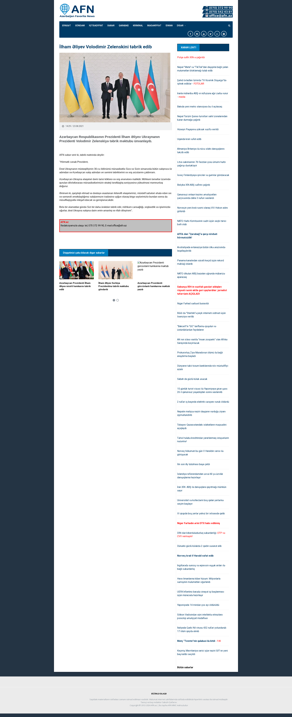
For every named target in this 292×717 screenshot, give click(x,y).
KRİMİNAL (138, 25)
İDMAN (169, 25)
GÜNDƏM (80, 25)
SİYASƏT (66, 25)
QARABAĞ (124, 25)
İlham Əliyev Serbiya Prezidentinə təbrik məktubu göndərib (113, 286)
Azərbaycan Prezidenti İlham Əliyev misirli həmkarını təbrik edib (75, 286)
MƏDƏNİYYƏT (154, 25)
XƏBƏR (111, 25)
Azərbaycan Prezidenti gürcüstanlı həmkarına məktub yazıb (153, 286)
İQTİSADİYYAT (96, 25)
